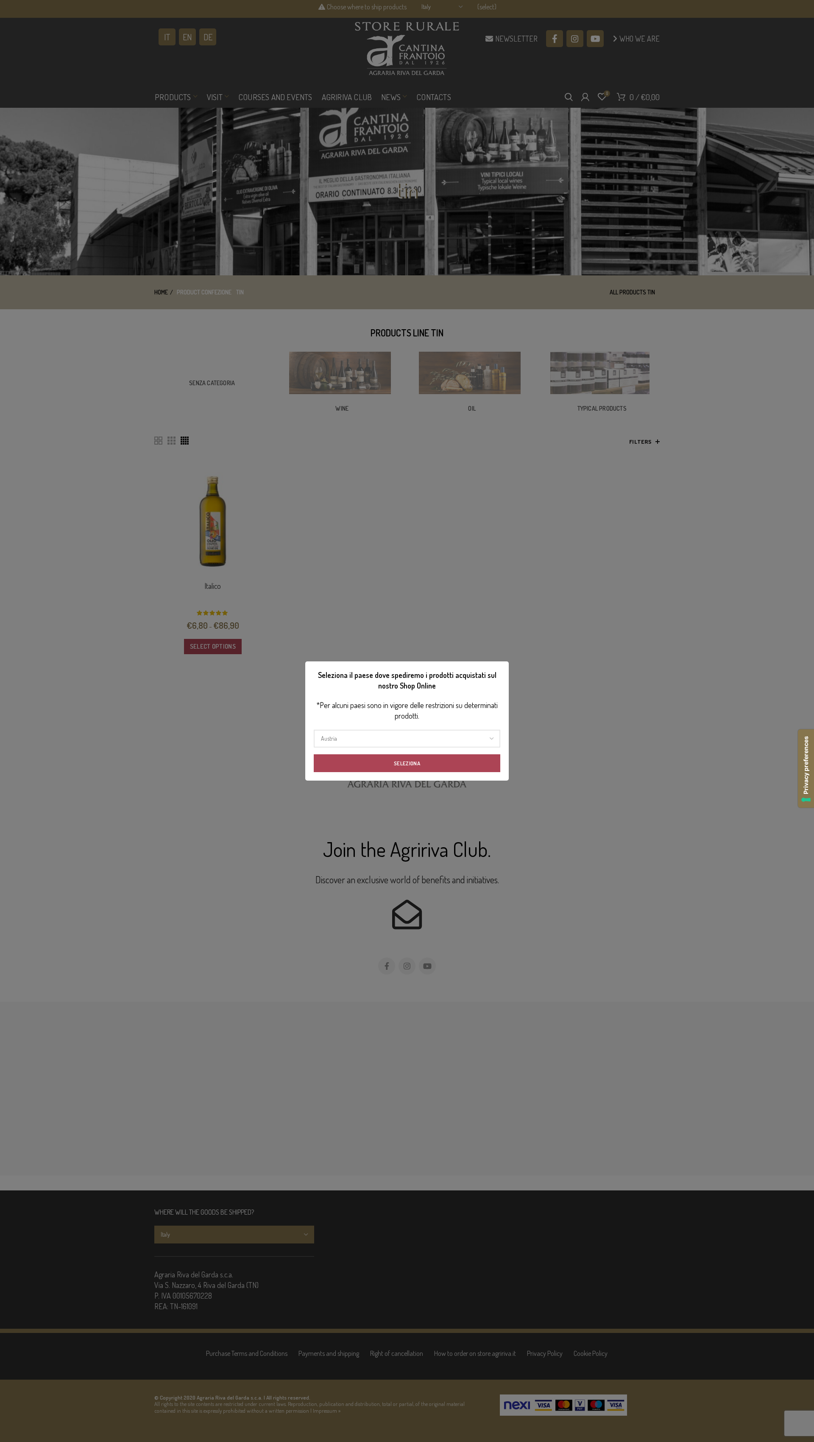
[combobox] (407, 739)
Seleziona (407, 763)
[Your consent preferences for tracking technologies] (806, 768)
